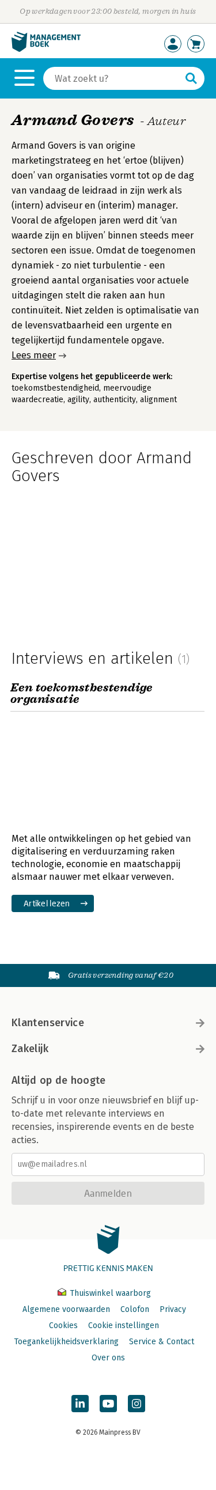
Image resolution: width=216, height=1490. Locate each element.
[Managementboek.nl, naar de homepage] (46, 49)
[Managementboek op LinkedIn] (80, 1403)
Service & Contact (161, 1342)
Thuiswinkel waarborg (109, 1293)
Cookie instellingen (123, 1325)
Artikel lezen (47, 903)
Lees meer (34, 355)
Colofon (134, 1309)
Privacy (173, 1309)
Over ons (108, 1358)
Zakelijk (30, 1048)
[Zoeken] (191, 78)
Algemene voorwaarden (66, 1309)
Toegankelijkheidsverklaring (66, 1342)
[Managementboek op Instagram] (136, 1403)
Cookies (63, 1325)
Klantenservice (48, 1022)
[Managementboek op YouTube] (108, 1403)
